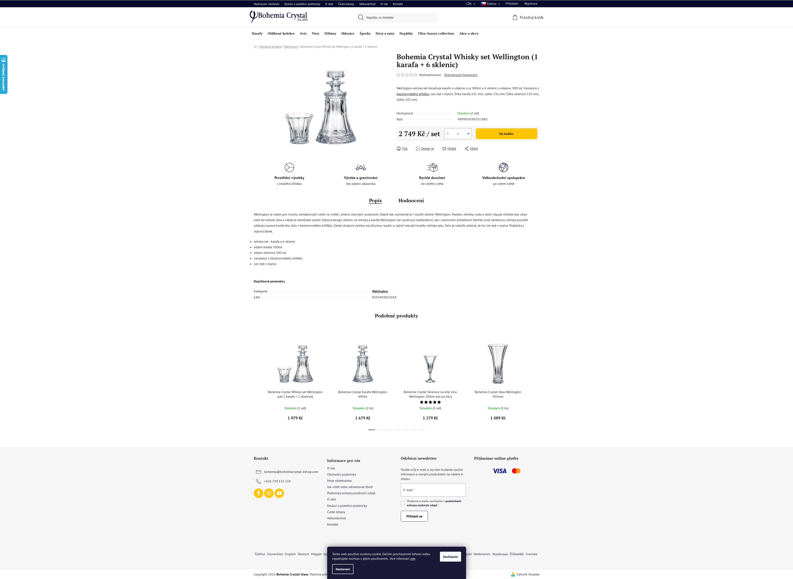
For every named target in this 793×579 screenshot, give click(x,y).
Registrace (531, 3)
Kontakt (398, 4)
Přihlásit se (414, 516)
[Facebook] (258, 493)
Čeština (260, 554)
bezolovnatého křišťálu (413, 94)
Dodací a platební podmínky (302, 4)
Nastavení (343, 569)
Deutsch (303, 554)
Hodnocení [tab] (411, 200)
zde (412, 558)
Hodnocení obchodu (266, 4)
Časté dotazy (346, 4)
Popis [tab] (375, 200)
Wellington (380, 291)
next (536, 383)
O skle (329, 4)
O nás (384, 4)
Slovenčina (275, 554)
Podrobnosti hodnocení (460, 75)
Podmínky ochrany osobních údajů (351, 493)
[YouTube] (279, 493)
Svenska (531, 554)
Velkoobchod (367, 4)
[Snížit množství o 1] (447, 133)
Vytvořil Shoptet (528, 574)
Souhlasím (450, 557)
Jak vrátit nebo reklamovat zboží (350, 487)
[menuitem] (257, 33)
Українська (500, 554)
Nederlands (482, 554)
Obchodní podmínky (341, 474)
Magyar (316, 554)
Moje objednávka (339, 480)
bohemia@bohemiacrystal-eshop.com (291, 472)
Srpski (467, 554)
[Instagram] (269, 493)
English (290, 554)
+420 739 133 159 (277, 481)
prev (257, 383)
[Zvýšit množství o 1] (468, 133)
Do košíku (506, 134)
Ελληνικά (516, 554)
